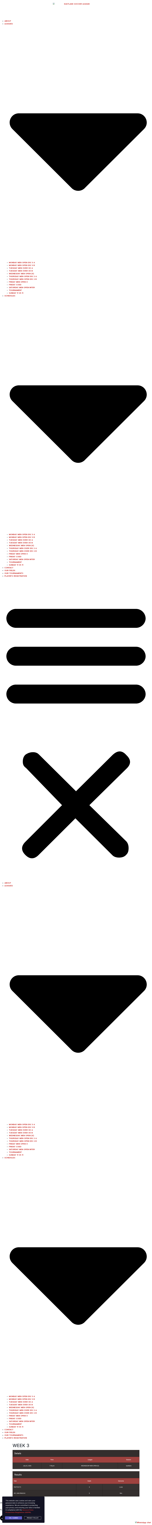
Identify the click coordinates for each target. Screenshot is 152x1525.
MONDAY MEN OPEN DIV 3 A (22, 262)
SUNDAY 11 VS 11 (16, 293)
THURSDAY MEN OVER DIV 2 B (23, 551)
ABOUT (7, 21)
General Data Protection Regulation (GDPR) (19, 1511)
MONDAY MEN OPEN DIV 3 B (22, 265)
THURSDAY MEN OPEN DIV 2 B (23, 279)
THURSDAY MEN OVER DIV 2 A (23, 548)
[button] (76, 729)
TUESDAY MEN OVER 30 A (21, 268)
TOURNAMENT (15, 290)
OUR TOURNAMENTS (13, 573)
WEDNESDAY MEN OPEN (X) (21, 273)
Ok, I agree (13, 1518)
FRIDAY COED (15, 284)
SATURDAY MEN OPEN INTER (22, 287)
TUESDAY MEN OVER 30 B (21, 271)
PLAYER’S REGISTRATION (15, 576)
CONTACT (8, 567)
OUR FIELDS (9, 570)
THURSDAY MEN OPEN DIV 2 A (23, 276)
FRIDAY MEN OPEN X (18, 282)
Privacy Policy (33, 1518)
